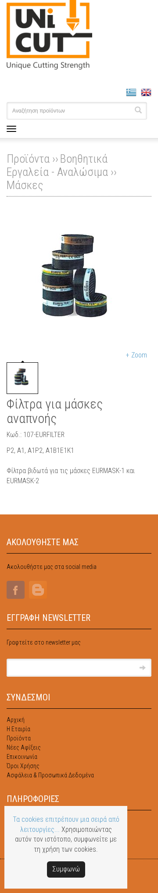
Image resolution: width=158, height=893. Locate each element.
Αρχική (16, 719)
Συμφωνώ (66, 869)
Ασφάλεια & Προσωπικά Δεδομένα (50, 775)
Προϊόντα (19, 738)
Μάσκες (25, 185)
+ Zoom (136, 355)
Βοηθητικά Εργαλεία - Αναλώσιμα (57, 165)
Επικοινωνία (22, 756)
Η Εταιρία (18, 729)
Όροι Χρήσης (23, 765)
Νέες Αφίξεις (24, 747)
